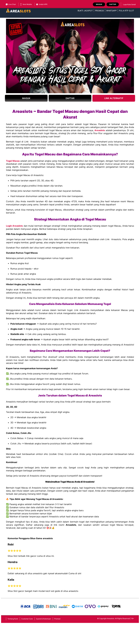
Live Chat (12, 4)
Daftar (112, 4)
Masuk (99, 4)
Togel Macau (13, 160)
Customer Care (27, 619)
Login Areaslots (14, 225)
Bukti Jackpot (85, 10)
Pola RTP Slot (126, 10)
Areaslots (99, 130)
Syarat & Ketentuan (43, 619)
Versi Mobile (27, 4)
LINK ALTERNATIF (113, 98)
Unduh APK (43, 4)
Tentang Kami (13, 619)
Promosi (99, 10)
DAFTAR (70, 98)
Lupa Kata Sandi (129, 4)
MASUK (26, 98)
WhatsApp (111, 10)
